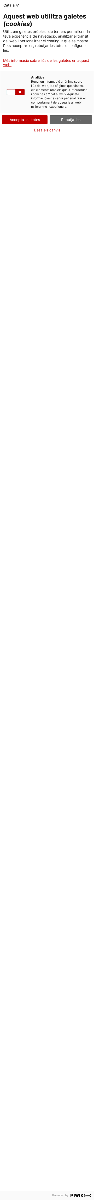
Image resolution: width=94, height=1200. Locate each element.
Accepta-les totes (25, 119)
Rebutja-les (70, 119)
